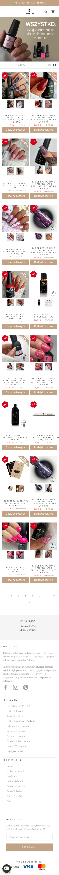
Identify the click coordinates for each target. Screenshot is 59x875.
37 (54, 595)
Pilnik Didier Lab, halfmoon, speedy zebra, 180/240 (43, 437)
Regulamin (12, 776)
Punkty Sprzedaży (15, 796)
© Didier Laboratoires (29, 862)
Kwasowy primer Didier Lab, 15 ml (43, 316)
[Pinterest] (25, 687)
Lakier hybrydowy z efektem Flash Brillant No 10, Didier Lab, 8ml (15, 118)
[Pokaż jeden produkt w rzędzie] (49, 65)
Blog (9, 801)
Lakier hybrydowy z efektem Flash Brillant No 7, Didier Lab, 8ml (43, 502)
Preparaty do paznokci (16, 736)
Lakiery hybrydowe (15, 711)
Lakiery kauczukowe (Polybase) (21, 721)
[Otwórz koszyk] (52, 11)
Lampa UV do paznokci (17, 746)
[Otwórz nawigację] (4, 12)
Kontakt (10, 766)
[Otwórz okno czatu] (6, 868)
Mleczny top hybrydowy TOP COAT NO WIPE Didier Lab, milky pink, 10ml (15, 381)
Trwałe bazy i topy (15, 716)
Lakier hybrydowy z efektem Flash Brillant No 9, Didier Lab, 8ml (43, 118)
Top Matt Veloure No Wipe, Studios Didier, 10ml (15, 185)
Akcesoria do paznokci (16, 731)
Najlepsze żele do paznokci (18, 726)
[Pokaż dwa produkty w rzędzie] (54, 65)
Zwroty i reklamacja (16, 786)
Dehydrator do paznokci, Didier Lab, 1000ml (15, 437)
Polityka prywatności (16, 771)
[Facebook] (5, 687)
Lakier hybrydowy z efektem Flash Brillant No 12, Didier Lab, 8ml (43, 569)
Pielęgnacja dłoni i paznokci (19, 741)
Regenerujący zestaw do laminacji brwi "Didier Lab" (15, 503)
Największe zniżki (15, 751)
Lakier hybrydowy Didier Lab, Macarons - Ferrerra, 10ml (15, 251)
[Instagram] (15, 687)
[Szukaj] (45, 11)
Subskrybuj (29, 847)
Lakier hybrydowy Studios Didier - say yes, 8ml (15, 569)
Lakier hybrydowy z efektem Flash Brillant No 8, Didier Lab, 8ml (43, 251)
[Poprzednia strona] (4, 596)
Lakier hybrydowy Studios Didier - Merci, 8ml (15, 316)
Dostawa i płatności (15, 781)
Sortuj (21, 65)
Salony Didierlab (14, 791)
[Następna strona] (29, 602)
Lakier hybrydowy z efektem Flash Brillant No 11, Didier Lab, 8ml (43, 381)
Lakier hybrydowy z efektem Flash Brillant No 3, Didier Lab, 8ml (43, 185)
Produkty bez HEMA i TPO (19, 706)
